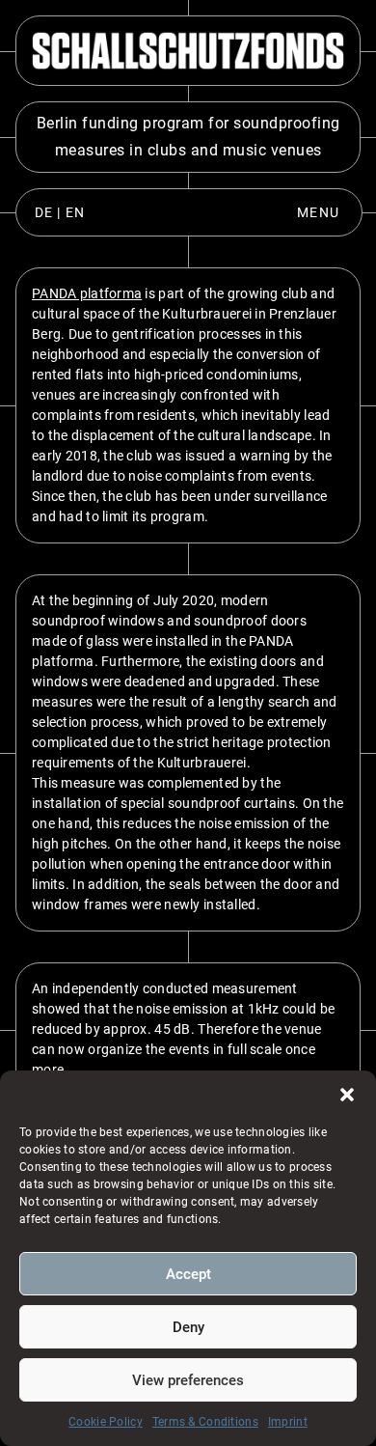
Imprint (288, 1422)
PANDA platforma (87, 293)
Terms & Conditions (205, 1422)
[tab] (59, 212)
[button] (347, 1094)
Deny (188, 1327)
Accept (188, 1274)
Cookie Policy (105, 1422)
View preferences (188, 1380)
